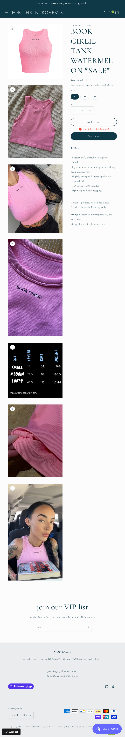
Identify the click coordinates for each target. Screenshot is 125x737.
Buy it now (94, 136)
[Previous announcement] (6, 3)
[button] (6, 12)
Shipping (88, 85)
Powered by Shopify (46, 727)
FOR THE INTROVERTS (27, 727)
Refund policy (63, 727)
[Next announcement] (118, 3)
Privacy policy (78, 727)
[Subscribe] (88, 627)
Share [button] (76, 147)
